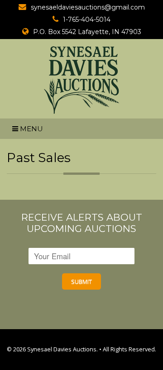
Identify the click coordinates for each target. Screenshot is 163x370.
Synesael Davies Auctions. (62, 349)
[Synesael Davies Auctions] (81, 80)
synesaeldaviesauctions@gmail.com (88, 7)
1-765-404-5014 (86, 19)
